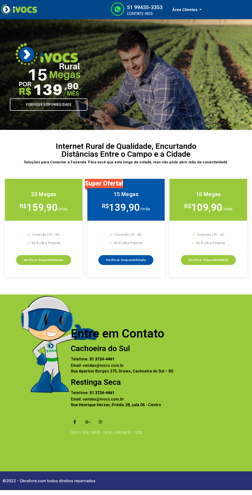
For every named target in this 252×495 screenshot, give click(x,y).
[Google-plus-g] (88, 422)
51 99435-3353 (145, 7)
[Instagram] (100, 422)
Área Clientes (185, 9)
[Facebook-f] (75, 422)
